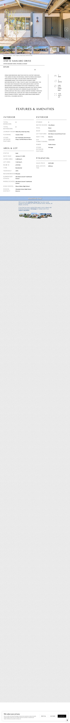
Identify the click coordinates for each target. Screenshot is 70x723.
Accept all (61, 716)
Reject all (43, 716)
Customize (52, 716)
